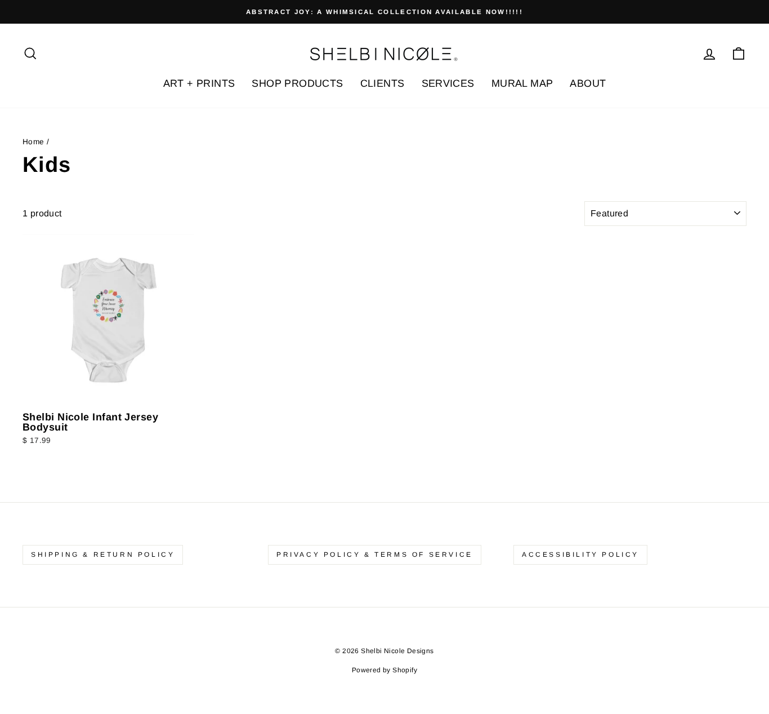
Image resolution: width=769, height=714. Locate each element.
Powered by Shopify (384, 670)
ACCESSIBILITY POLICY (580, 554)
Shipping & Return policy (103, 554)
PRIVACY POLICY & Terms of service (374, 554)
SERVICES (448, 83)
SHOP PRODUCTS (297, 83)
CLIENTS (382, 83)
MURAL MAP (522, 83)
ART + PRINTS (199, 83)
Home (33, 142)
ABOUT (588, 83)
